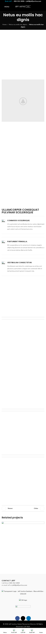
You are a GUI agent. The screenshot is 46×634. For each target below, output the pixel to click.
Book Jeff (8, 1)
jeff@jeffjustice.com (19, 585)
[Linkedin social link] (43, 6)
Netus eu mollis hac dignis (18, 24)
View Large (42, 524)
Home (4, 24)
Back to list (23, 508)
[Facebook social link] (37, 6)
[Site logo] (23, 6)
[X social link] (40, 6)
